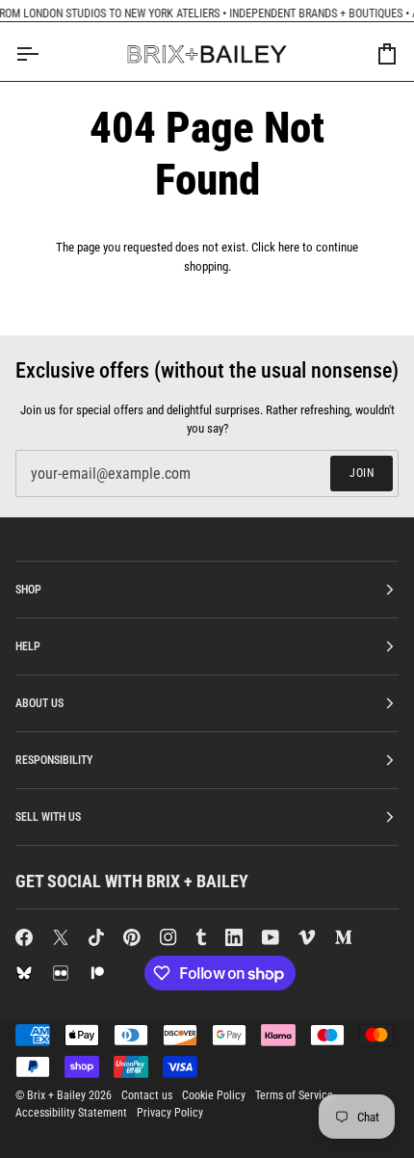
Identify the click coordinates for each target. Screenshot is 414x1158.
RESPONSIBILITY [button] (53, 760)
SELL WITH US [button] (48, 817)
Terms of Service (294, 1095)
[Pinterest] (132, 937)
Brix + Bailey (56, 1095)
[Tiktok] (96, 937)
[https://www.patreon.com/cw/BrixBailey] (97, 973)
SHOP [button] (28, 589)
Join (361, 473)
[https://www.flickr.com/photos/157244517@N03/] (60, 973)
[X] (60, 937)
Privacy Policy (170, 1112)
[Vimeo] (307, 937)
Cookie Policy (214, 1095)
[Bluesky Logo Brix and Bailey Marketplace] (24, 973)
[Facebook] (24, 937)
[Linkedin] (234, 937)
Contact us (146, 1095)
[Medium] (343, 937)
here (288, 247)
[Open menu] (44, 54)
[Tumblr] (201, 937)
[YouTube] (270, 937)
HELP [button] (27, 646)
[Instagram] (168, 937)
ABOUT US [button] (39, 703)
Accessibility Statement (71, 1112)
